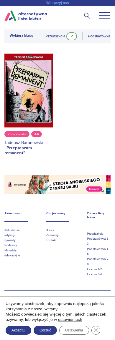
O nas (50, 230)
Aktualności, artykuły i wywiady (12, 235)
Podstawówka (17, 134)
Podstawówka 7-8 (98, 261)
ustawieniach (70, 319)
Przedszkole (95, 233)
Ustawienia (74, 330)
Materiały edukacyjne (12, 253)
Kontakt (51, 240)
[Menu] (105, 15)
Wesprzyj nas (57, 3)
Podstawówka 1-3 (98, 241)
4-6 (36, 134)
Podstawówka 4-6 (98, 251)
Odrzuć (45, 330)
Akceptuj (18, 330)
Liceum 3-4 (94, 274)
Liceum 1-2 (94, 269)
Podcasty (10, 245)
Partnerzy (52, 235)
